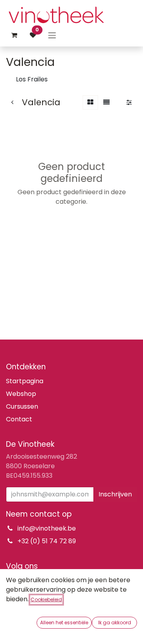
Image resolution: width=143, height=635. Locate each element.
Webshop (21, 393)
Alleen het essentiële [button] (64, 622)
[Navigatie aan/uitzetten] (52, 35)
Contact (19, 419)
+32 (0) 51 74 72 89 (46, 541)
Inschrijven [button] (115, 494)
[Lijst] (106, 102)
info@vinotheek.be (46, 528)
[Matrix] (90, 102)
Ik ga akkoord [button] (114, 622)
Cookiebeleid (46, 599)
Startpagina (24, 381)
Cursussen (22, 406)
